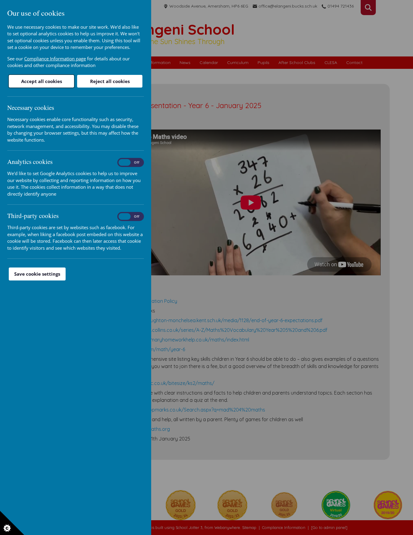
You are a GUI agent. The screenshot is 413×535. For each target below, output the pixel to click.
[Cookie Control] (12, 523)
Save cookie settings (37, 274)
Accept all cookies (41, 81)
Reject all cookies (110, 81)
